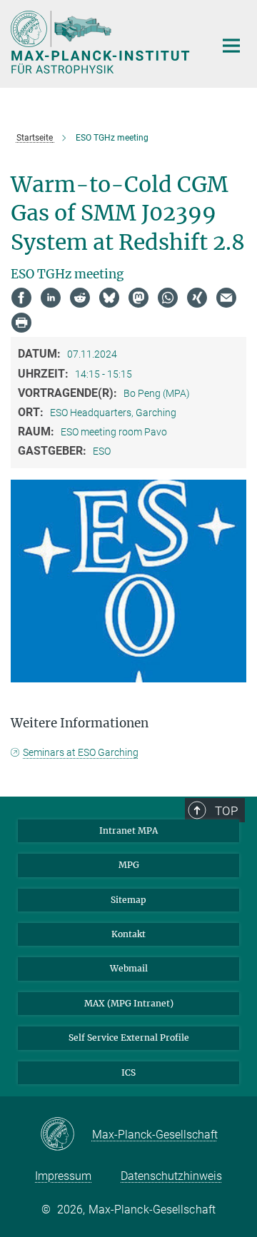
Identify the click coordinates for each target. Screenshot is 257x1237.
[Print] (21, 322)
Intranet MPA (128, 830)
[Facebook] (21, 297)
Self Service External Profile (129, 1037)
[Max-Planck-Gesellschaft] (66, 1135)
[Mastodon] (138, 297)
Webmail (129, 968)
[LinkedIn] (50, 297)
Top (226, 811)
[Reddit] (80, 297)
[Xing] (197, 297)
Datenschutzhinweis (171, 1176)
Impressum (63, 1176)
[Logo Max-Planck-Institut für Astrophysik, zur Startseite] (102, 42)
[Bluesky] (109, 297)
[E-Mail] (226, 297)
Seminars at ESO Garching (80, 752)
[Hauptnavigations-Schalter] (231, 45)
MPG (129, 864)
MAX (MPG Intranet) (128, 1003)
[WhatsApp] (167, 297)
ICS (128, 1072)
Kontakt (128, 934)
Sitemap (128, 899)
